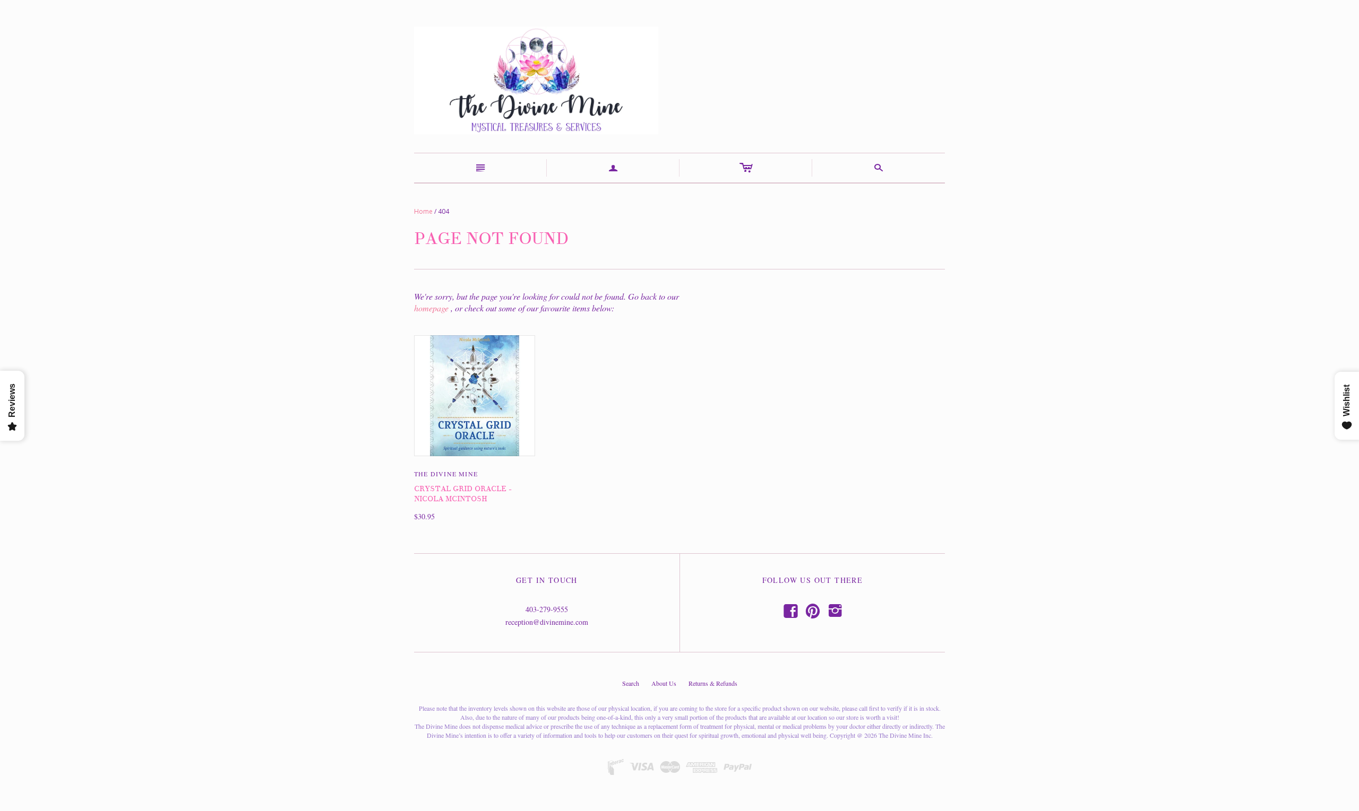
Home (423, 211)
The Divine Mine (446, 473)
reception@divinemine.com (546, 622)
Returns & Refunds (713, 683)
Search (630, 683)
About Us (663, 683)
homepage (431, 307)
